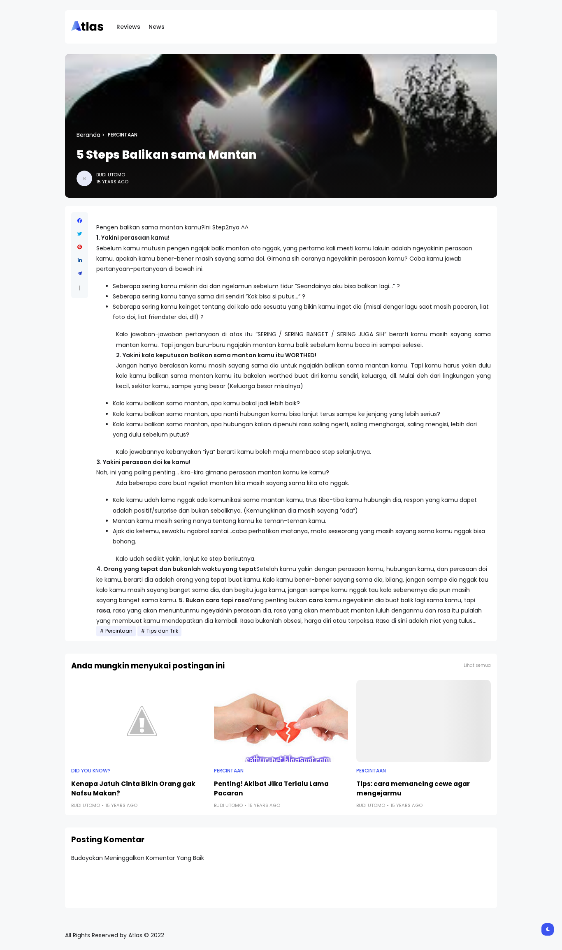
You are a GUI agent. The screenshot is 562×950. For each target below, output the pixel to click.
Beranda (88, 135)
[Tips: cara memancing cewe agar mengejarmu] (423, 721)
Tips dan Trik (162, 631)
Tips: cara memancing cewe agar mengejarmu (413, 788)
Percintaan (122, 135)
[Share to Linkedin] (79, 260)
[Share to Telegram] (79, 273)
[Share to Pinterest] (79, 247)
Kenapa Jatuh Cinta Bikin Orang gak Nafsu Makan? (133, 788)
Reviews (128, 27)
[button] (79, 288)
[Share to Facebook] (79, 220)
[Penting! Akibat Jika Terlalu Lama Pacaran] (281, 721)
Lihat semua (477, 665)
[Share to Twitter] (79, 233)
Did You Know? (91, 770)
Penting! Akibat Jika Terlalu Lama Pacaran (271, 788)
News (157, 27)
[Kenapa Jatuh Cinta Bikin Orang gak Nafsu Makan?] (138, 721)
